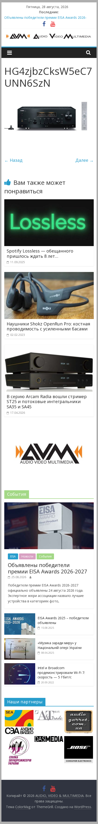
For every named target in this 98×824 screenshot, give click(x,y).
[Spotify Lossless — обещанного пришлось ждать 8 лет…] (49, 202)
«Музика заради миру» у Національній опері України (60, 645)
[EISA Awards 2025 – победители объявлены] (19, 616)
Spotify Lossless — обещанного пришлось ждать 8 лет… (40, 253)
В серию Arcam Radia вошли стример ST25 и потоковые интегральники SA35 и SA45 (47, 402)
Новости (27, 556)
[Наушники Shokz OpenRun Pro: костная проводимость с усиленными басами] (49, 274)
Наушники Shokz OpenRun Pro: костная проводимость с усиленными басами (48, 326)
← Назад (13, 160)
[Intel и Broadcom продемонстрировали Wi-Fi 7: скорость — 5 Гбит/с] (19, 665)
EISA (13, 556)
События (45, 556)
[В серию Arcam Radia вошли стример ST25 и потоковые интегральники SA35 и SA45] (49, 347)
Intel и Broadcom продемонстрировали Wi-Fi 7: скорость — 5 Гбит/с (61, 672)
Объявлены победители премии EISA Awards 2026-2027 (47, 568)
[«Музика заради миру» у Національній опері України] (19, 640)
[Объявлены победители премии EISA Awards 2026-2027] (49, 505)
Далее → (84, 160)
